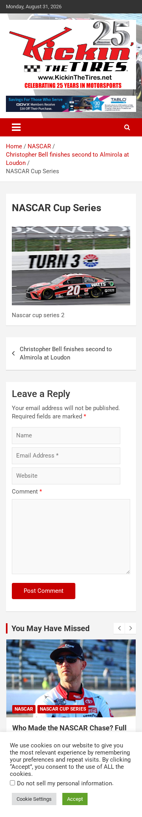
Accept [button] (75, 799)
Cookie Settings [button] (34, 799)
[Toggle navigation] (16, 127)
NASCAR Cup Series (63, 709)
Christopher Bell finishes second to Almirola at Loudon (66, 353)
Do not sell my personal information (64, 783)
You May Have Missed (50, 628)
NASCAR (24, 709)
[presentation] (119, 628)
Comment (27, 491)
